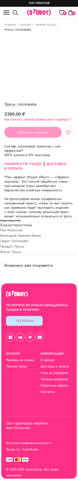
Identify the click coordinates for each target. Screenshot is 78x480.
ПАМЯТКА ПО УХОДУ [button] (23, 164)
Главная (10, 25)
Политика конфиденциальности (28, 443)
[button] (6, 12)
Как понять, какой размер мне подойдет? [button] (38, 119)
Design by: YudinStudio (22, 449)
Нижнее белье (46, 25)
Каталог (25, 25)
